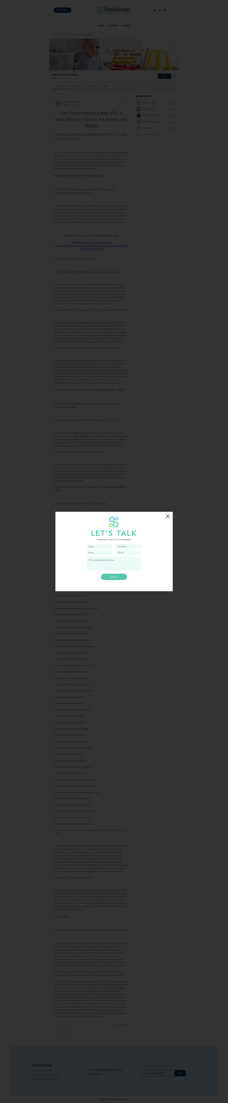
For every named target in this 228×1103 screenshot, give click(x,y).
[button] (168, 516)
